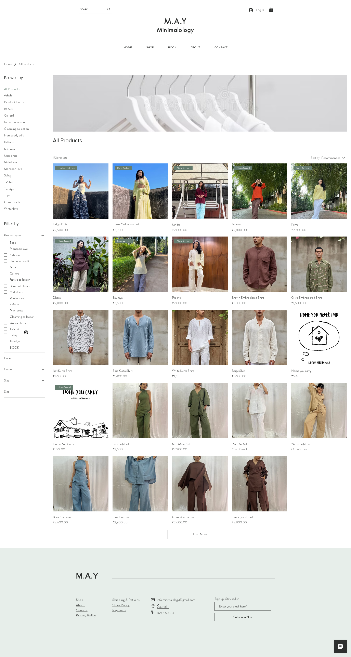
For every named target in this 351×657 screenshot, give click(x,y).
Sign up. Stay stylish (226, 598)
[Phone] (152, 612)
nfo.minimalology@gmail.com (176, 599)
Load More (200, 534)
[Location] (153, 606)
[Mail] (153, 599)
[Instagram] (26, 332)
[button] (271, 9)
